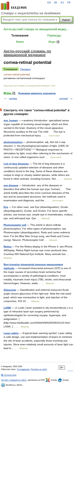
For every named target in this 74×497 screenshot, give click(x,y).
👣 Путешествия (8, 375)
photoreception (13, 142)
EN (49, 2)
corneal (63, 98)
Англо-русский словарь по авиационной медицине (37, 29)
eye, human (11, 120)
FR (68, 2)
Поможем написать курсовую (37, 93)
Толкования (19, 35)
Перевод (25, 69)
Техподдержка (23, 369)
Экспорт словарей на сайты (13, 380)
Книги (20, 41)
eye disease (11, 185)
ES (62, 2)
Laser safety (11, 333)
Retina (7, 246)
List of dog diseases (16, 163)
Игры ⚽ (54, 41)
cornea (13, 98)
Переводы (54, 35)
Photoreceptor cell (15, 224)
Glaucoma (10, 289)
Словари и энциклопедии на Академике (31, 13)
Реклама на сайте (39, 369)
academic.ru (14, 6)
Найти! (66, 19)
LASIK (7, 307)
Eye (6, 207)
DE (55, 2)
